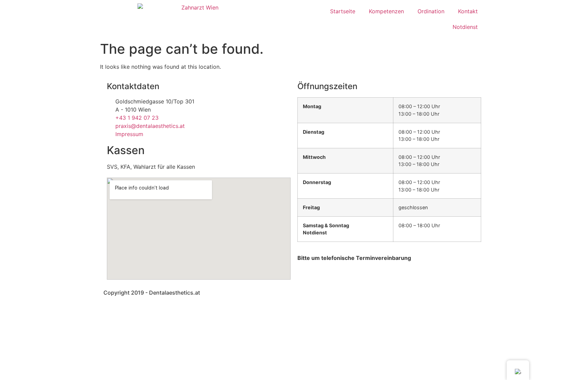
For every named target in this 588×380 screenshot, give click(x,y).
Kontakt (468, 11)
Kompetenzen (386, 11)
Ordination (431, 11)
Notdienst (465, 26)
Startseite (342, 11)
